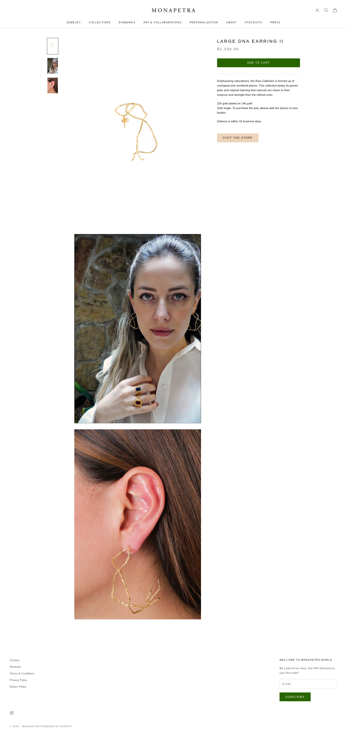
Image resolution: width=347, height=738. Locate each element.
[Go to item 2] (52, 66)
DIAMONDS (127, 22)
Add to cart (258, 62)
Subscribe (295, 696)
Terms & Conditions (22, 673)
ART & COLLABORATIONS (162, 22)
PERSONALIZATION (204, 22)
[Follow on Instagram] (12, 713)
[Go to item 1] (52, 46)
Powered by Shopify (57, 726)
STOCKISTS (253, 22)
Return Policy (18, 686)
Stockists (15, 666)
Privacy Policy (18, 680)
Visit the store (238, 137)
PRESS (275, 22)
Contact (14, 660)
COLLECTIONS (100, 22)
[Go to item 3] (52, 85)
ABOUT (231, 22)
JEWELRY (73, 22)
